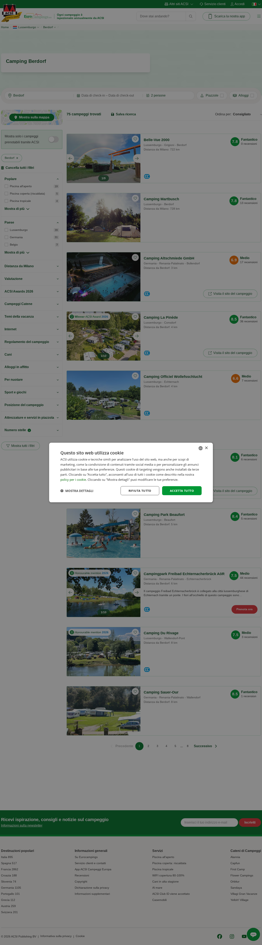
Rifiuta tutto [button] (140, 490)
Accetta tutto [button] (182, 490)
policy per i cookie (73, 479)
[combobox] (201, 448)
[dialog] (131, 472)
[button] (76, 491)
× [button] (206, 448)
